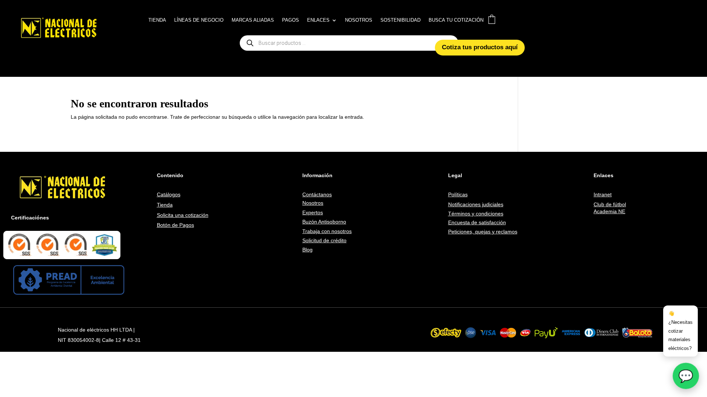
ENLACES (318, 20)
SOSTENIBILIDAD (400, 20)
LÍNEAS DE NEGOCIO (199, 20)
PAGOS (290, 20)
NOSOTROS (358, 20)
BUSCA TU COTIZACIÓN (456, 20)
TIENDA (157, 20)
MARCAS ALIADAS (253, 20)
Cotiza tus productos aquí (480, 47)
